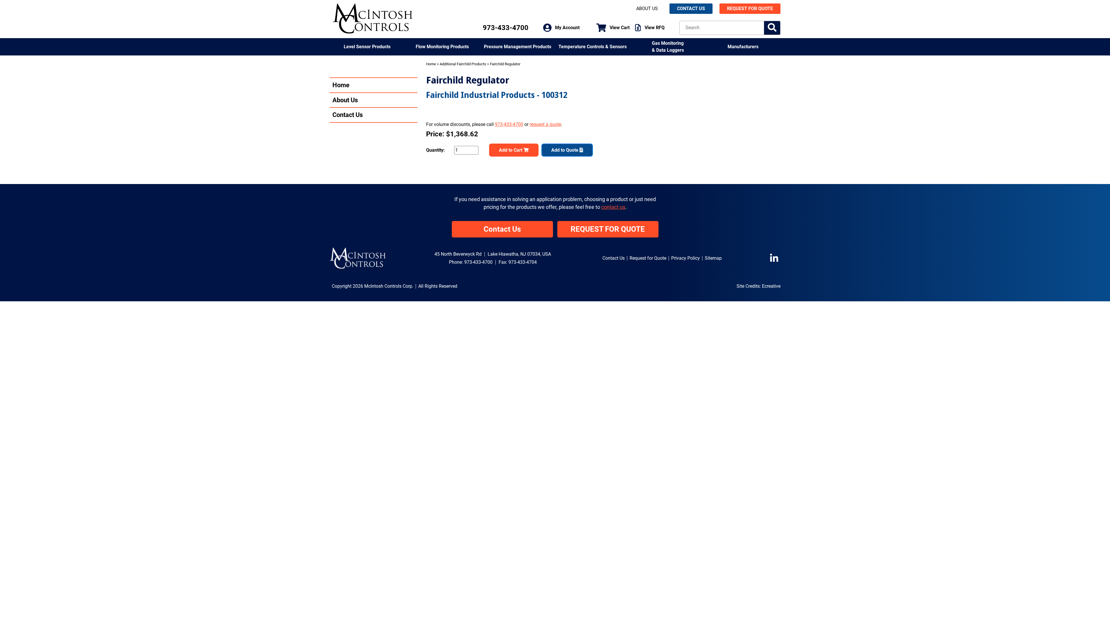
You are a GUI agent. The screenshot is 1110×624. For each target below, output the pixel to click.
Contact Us (347, 114)
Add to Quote (565, 150)
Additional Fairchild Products (463, 64)
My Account (567, 27)
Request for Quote (648, 258)
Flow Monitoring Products (442, 46)
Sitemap (713, 258)
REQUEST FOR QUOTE (750, 8)
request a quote (545, 124)
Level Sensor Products (367, 46)
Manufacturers (743, 46)
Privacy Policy (685, 258)
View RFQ (655, 27)
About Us (647, 8)
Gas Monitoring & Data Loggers (668, 46)
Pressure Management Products (517, 46)
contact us (613, 207)
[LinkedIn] (775, 258)
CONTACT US (691, 8)
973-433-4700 (505, 28)
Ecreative (771, 286)
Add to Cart (511, 150)
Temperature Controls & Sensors (592, 46)
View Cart (620, 27)
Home (340, 85)
